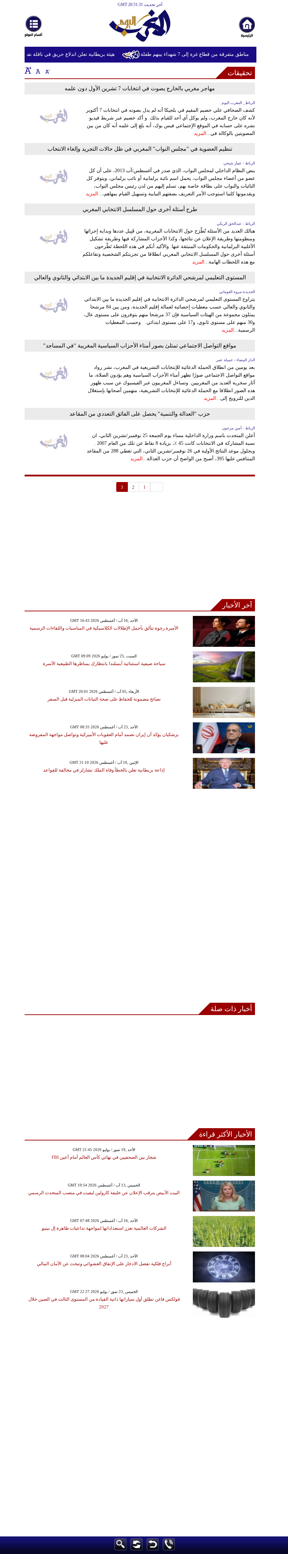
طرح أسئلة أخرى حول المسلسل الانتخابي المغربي (140, 209)
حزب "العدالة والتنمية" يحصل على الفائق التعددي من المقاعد (140, 414)
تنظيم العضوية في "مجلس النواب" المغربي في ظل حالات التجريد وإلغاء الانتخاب (139, 149)
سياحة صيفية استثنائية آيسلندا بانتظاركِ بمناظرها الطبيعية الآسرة (104, 663)
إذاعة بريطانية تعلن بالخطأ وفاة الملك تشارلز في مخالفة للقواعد (104, 770)
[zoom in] (28, 70)
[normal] (37, 70)
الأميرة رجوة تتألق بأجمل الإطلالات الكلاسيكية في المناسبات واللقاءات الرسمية (104, 628)
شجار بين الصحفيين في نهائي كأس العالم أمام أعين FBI (104, 1157)
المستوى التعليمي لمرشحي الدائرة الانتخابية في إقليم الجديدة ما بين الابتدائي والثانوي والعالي (140, 277)
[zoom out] (47, 70)
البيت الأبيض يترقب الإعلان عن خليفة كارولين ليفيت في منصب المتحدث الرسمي (104, 1192)
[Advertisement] (140, 550)
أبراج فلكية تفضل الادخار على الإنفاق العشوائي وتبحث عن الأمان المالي (104, 1263)
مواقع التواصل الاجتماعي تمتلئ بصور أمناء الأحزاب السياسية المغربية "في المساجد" (139, 346)
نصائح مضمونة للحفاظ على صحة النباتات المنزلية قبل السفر (104, 699)
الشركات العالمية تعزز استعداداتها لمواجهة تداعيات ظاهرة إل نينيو (104, 1228)
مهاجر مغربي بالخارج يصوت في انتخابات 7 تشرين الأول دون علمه (140, 88)
